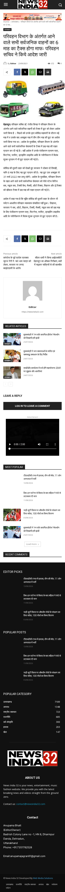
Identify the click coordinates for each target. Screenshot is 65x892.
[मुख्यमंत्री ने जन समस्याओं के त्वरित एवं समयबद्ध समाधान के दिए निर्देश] (12, 356)
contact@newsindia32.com (30, 804)
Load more (31, 544)
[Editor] (5, 63)
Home (6, 21)
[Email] (40, 72)
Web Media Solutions (43, 878)
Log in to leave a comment (32, 405)
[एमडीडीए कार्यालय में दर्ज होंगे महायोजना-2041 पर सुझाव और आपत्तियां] (12, 372)
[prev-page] (5, 384)
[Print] (47, 72)
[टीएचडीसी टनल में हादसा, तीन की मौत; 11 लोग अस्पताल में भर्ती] (12, 480)
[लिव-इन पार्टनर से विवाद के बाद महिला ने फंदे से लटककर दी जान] (12, 497)
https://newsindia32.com (33, 312)
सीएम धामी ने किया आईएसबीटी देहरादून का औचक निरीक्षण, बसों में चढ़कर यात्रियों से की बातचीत (48, 261)
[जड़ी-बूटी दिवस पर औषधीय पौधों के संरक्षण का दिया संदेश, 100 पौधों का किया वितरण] (12, 515)
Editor (13, 63)
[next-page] (11, 384)
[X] (25, 72)
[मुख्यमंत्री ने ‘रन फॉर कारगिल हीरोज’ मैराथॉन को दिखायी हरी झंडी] (12, 339)
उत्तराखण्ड (14, 21)
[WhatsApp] (32, 72)
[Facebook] (17, 72)
